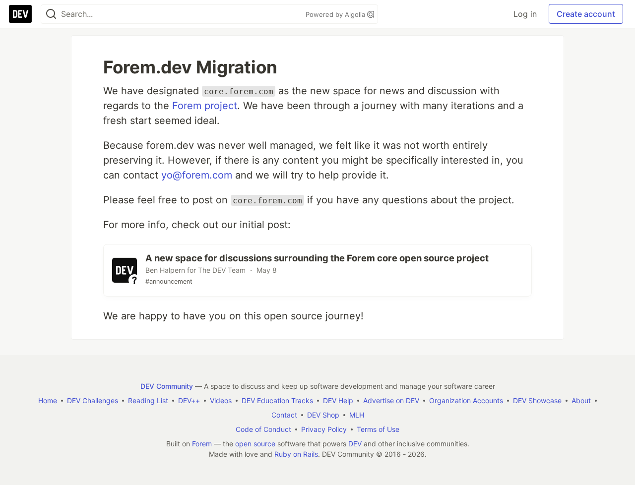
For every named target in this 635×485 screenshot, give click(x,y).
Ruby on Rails (296, 454)
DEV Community (166, 386)
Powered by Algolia (336, 14)
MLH (356, 415)
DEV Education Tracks (277, 400)
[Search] (51, 14)
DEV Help (338, 400)
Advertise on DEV (391, 400)
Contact (284, 415)
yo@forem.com (196, 175)
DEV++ (189, 400)
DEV (355, 443)
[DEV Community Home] (20, 14)
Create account (586, 14)
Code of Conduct (263, 429)
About (581, 400)
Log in (525, 14)
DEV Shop (323, 415)
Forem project (204, 106)
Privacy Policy (324, 429)
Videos (221, 400)
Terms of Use (378, 429)
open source (255, 443)
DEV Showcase (537, 400)
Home (47, 400)
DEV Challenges (92, 400)
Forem (202, 443)
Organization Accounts (466, 400)
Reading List (148, 400)
